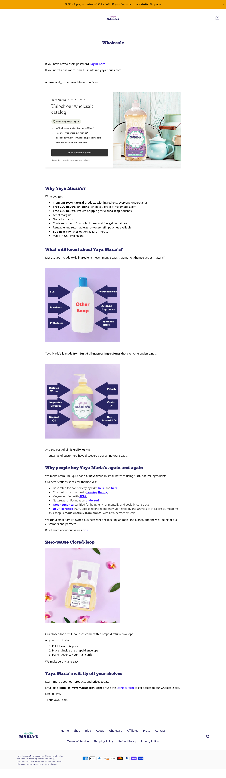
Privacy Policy (150, 741)
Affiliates (132, 730)
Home (65, 730)
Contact (160, 730)
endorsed (92, 500)
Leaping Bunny (96, 492)
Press (146, 730)
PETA (82, 496)
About (100, 730)
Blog (88, 730)
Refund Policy (127, 741)
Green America (63, 504)
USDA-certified (63, 509)
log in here (97, 64)
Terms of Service (78, 741)
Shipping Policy (103, 741)
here (101, 488)
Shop (77, 730)
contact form (125, 688)
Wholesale (115, 730)
